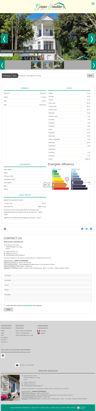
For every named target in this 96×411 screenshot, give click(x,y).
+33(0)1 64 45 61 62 (12, 251)
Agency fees (55, 407)
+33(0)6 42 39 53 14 (12, 253)
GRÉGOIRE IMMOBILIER (13, 242)
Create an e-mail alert (27, 365)
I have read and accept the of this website (24, 305)
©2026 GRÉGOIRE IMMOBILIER (20, 408)
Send (8, 309)
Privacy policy (45, 407)
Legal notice (35, 407)
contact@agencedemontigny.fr (15, 255)
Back (90, 75)
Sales (14, 76)
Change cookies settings (68, 407)
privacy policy (27, 305)
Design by (83, 407)
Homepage (7, 76)
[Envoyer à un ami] (5, 229)
